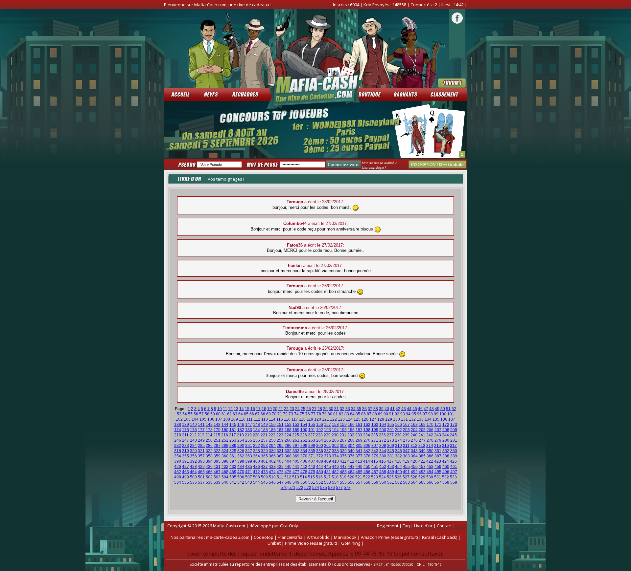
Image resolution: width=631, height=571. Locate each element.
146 (240, 424)
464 (193, 472)
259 (280, 440)
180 (225, 430)
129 (388, 419)
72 (285, 414)
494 (430, 472)
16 (252, 408)
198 (366, 430)
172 (445, 424)
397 (232, 461)
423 (437, 461)
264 (319, 440)
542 (240, 482)
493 (422, 472)
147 (248, 424)
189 (295, 430)
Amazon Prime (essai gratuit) (389, 537)
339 (343, 451)
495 (437, 472)
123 (341, 419)
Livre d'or (423, 526)
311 (406, 445)
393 (201, 461)
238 (398, 435)
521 (358, 477)
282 (177, 445)
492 (414, 472)
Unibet (274, 543)
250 (209, 440)
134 (428, 419)
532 (445, 477)
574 (315, 487)
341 (359, 451)
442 (303, 466)
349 (422, 451)
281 (453, 440)
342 (366, 451)
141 (201, 424)
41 (392, 408)
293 (264, 445)
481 (327, 472)
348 (414, 451)
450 (366, 466)
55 (190, 414)
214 (208, 435)
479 (311, 472)
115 (279, 419)
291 (248, 445)
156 (319, 424)
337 (327, 451)
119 (310, 419)
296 (288, 445)
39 (381, 408)
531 (437, 477)
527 (406, 477)
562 (398, 482)
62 (229, 414)
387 (437, 456)
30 (331, 408)
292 (256, 445)
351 (437, 451)
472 (256, 472)
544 (256, 482)
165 (390, 424)
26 (308, 408)
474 (272, 472)
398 (240, 461)
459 (437, 466)
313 (421, 445)
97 (425, 414)
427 (185, 466)
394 (209, 461)
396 (225, 461)
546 (272, 482)
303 (343, 445)
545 (264, 482)
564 (414, 482)
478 (303, 472)
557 (359, 482)
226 (303, 435)
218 (240, 435)
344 (382, 451)
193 (327, 430)
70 (274, 414)
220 (256, 435)
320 (193, 451)
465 (201, 472)
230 (335, 435)
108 (226, 419)
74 (296, 414)
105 (202, 419)
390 (177, 461)
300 (319, 445)
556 (351, 482)
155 (311, 424)
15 (247, 408)
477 (295, 472)
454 (398, 466)
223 (279, 435)
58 (207, 414)
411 (343, 461)
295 (280, 445)
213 (201, 435)
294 (272, 445)
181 (232, 430)
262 (303, 440)
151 (280, 424)
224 (287, 435)
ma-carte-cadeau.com (227, 537)
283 (185, 445)
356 (193, 456)
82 (341, 414)
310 (398, 445)
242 (429, 435)
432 (225, 466)
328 (256, 451)
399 (248, 461)
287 (217, 445)
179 (217, 430)
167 (406, 424)
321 (201, 451)
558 (366, 482)
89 (380, 414)
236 (382, 435)
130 (396, 419)
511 (280, 477)
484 (351, 472)
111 (249, 419)
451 (374, 466)
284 (193, 445)
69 (268, 414)
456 (414, 466)
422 (429, 461)
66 (251, 414)
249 (201, 440)
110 (242, 419)
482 (335, 472)
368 (288, 456)
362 (240, 456)
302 (335, 445)
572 (299, 487)
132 (412, 419)
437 (264, 466)
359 (217, 456)
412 (350, 461)
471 (248, 472)
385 (422, 456)
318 (177, 451)
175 (185, 430)
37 (370, 408)
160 (351, 424)
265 (327, 440)
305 (359, 445)
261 (295, 440)
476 (288, 472)
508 (256, 477)
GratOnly (289, 526)
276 (414, 440)
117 (295, 419)
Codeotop (263, 537)
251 (217, 440)
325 (232, 451)
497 (453, 472)
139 (185, 424)
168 (414, 424)
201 (390, 430)
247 (185, 440)
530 (429, 477)
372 (319, 456)
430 (209, 466)
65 (246, 414)
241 (421, 435)
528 (413, 477)
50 (442, 408)
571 (292, 487)
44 (409, 408)
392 (193, 461)
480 (319, 472)
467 (217, 472)
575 (323, 487)
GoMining (350, 543)
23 (292, 408)
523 (374, 477)
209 (453, 430)
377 (359, 456)
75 (302, 414)
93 (402, 414)
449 (359, 466)
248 (193, 440)
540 (225, 482)
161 (359, 424)
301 (327, 445)
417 (390, 461)
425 (453, 461)
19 (269, 408)
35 (359, 408)
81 (335, 414)
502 (209, 477)
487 (374, 472)
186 (272, 430)
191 (311, 430)
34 (353, 408)
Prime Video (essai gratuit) (311, 543)
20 (275, 408)
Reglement (387, 526)
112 (257, 419)
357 (201, 456)
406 (303, 461)
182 (240, 430)
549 (295, 482)
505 (232, 477)
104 (195, 419)
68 (263, 414)
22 (286, 408)
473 (264, 472)
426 (177, 466)
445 (327, 466)
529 (421, 477)
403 (280, 461)
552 (319, 482)
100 (442, 414)
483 (343, 472)
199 (374, 430)
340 (351, 451)
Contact (444, 526)
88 (374, 414)
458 (430, 466)
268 (351, 440)
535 (185, 482)
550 (303, 482)
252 (225, 440)
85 (358, 414)
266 (335, 440)
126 (365, 419)
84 (352, 414)
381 (390, 456)
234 (366, 435)
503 (217, 477)
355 (185, 456)
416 (382, 461)
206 (430, 430)
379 (374, 456)
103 (187, 419)
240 (413, 435)
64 (240, 414)
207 (437, 430)
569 (453, 482)
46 (420, 408)
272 (382, 440)
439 (280, 466)
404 (288, 461)
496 (445, 472)
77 (313, 414)
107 (218, 419)
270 (366, 440)
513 (295, 477)
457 (422, 466)
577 (339, 487)
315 (437, 445)
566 (430, 482)
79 (324, 414)
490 (398, 472)
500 (193, 477)
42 (398, 408)
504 (225, 477)
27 (314, 408)
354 (177, 456)
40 (387, 408)
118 (302, 419)
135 (435, 419)
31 (336, 408)
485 (359, 472)
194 (335, 430)
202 (398, 430)
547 (280, 482)
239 (406, 435)
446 (335, 466)
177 (201, 430)
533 (453, 477)
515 (311, 477)
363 (248, 456)
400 (256, 461)
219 (248, 435)
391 (185, 461)
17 (258, 408)
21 (280, 408)
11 (225, 408)
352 (445, 451)
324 (225, 451)
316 (445, 445)
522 (366, 477)
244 (445, 435)
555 (343, 482)
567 (437, 482)
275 (406, 440)
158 (335, 424)
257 (264, 440)
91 (391, 414)
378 (366, 456)
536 (193, 482)
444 (319, 466)
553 (327, 482)
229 (327, 435)
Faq (406, 526)
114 (272, 419)
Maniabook (345, 537)
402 (272, 461)
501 (201, 477)
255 (248, 440)
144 (225, 424)
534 (177, 482)
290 (240, 445)
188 (288, 430)
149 (264, 424)
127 (372, 419)
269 (359, 440)
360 (225, 456)
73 (291, 414)
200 (382, 430)
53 (179, 414)
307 (374, 445)
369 (295, 456)
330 (272, 451)
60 (218, 414)
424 (445, 461)
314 (429, 445)
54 (184, 414)
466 (209, 472)
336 (319, 451)
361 (232, 456)
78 (318, 414)
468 (225, 472)
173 (453, 424)
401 (264, 461)
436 (256, 466)
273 (390, 440)
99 (436, 414)
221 (264, 435)
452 (382, 466)
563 (406, 482)
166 (398, 424)
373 (327, 456)
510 (272, 477)
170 (430, 424)
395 (217, 461)
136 (443, 419)
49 (437, 408)
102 (179, 419)
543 (248, 482)
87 (369, 414)
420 (413, 461)
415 (374, 461)
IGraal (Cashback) (439, 537)
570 (284, 487)
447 (343, 466)
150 (272, 424)
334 (303, 451)
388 (445, 456)
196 (351, 430)
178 (209, 430)
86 (363, 414)
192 (319, 430)
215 (216, 435)
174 (177, 430)
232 (350, 435)
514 (303, 477)
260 (288, 440)
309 (390, 445)
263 (311, 440)
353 (453, 451)
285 (201, 445)
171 (437, 424)
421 (421, 461)
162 (366, 424)
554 (335, 482)
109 (234, 419)
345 (390, 451)
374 (335, 456)
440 (288, 466)
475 (280, 472)
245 (453, 435)
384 (414, 456)
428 (193, 466)
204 (414, 430)
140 (193, 424)
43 (403, 408)
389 (453, 456)
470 (240, 472)
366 (272, 456)
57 (201, 414)
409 (327, 461)
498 (177, 477)
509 (264, 477)
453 (390, 466)
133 (420, 419)
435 (248, 466)
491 (406, 472)
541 (232, 482)
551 (311, 482)
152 (288, 424)
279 (437, 440)
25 (303, 408)
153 (295, 424)
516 (319, 477)
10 (219, 408)
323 (217, 451)
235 (374, 435)
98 (430, 414)
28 (319, 408)
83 (346, 414)
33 (347, 408)
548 (288, 482)
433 (232, 466)
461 (453, 466)
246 (177, 440)
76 (307, 414)
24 (297, 408)
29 (325, 408)
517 (327, 477)
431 (217, 466)
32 (342, 408)
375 (343, 456)
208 (445, 430)
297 (295, 445)
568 (445, 482)
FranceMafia (290, 537)
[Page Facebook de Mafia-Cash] (457, 23)
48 (431, 408)
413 (358, 461)
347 (406, 451)
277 (422, 440)
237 (390, 435)
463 (185, 472)
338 (335, 451)
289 (232, 445)
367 (280, 456)
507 (248, 477)
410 (335, 461)
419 (406, 461)
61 (224, 414)
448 (351, 466)
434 (240, 466)
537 (201, 482)
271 (374, 440)
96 (419, 414)
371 (311, 456)
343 (374, 451)
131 (404, 419)
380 (382, 456)
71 (279, 414)
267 (343, 440)
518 (335, 477)
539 (217, 482)
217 (232, 435)
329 (264, 451)
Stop (463, 156)
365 (264, 456)
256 (256, 440)
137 (451, 419)
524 (382, 477)
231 (342, 435)
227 (311, 435)
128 (380, 419)
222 (272, 435)
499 (185, 477)
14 (241, 408)
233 (358, 435)
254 (240, 440)
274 (398, 440)
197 (359, 430)
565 (422, 482)
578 (347, 487)
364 (256, 456)
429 (201, 466)
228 (319, 435)
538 (209, 482)
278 (430, 440)
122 (333, 419)
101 (450, 414)
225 (295, 435)
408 (319, 461)
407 (311, 461)
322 (209, 451)
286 (209, 445)
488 (382, 472)
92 (397, 414)
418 (398, 461)
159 (343, 424)
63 (235, 414)
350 (430, 451)
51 (448, 408)
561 (390, 482)
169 (422, 424)
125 (357, 419)
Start (458, 156)
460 (445, 466)
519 (342, 477)
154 (303, 424)
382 (398, 456)
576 (331, 487)
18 (264, 408)
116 (287, 419)
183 (248, 430)
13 (236, 408)
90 (386, 414)
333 (295, 451)
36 (364, 408)
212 (193, 435)
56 (196, 414)
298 (303, 445)
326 (240, 451)
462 (177, 472)
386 (430, 456)
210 (177, 435)
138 (177, 424)
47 (426, 408)
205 (422, 430)
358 (209, 456)
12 (230, 408)
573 (307, 487)
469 (232, 472)
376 (351, 456)
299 (311, 445)
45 (414, 408)
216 (224, 435)
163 (374, 424)
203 (406, 430)
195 (343, 430)
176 (193, 430)
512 (287, 477)
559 (374, 482)
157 (327, 424)
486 (366, 472)
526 (398, 477)
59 (212, 414)
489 (390, 472)
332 (288, 451)
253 (232, 440)
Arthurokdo (318, 537)
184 (256, 430)
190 (303, 430)
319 (185, 451)
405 (295, 461)
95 (413, 414)
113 (264, 419)
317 (453, 445)
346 (398, 451)
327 (248, 451)
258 (272, 440)
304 (351, 445)
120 (317, 419)
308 (382, 445)
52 (454, 408)
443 (311, 466)
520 (350, 477)
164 (382, 424)
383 (406, 456)
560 (382, 482)
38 (375, 408)
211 (185, 435)
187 (280, 430)
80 (330, 414)
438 (272, 466)
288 (225, 445)
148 (256, 424)
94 (408, 414)
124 (349, 419)
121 (325, 419)
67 (257, 414)
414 (366, 461)
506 (240, 477)
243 (437, 435)
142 (209, 424)
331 (280, 451)
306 (366, 445)
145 (232, 424)
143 (217, 424)
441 (295, 466)
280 (445, 440)
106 (210, 419)
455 (406, 466)
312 (413, 445)
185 (264, 430)
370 (303, 456)
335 (311, 451)
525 (390, 477)
